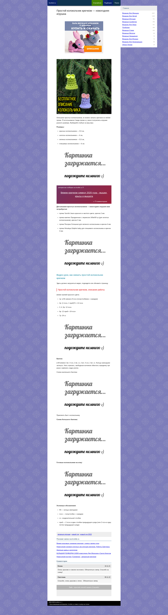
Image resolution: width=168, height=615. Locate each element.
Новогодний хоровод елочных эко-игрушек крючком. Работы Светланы (83, 547)
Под (108, 3)
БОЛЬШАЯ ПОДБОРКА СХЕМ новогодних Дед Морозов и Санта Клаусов (84, 553)
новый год (75, 534)
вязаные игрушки (64, 534)
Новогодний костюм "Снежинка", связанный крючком (76, 557)
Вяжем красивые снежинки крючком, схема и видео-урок (78, 543)
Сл (97, 3)
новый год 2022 (86, 534)
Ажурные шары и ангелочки (67, 550)
